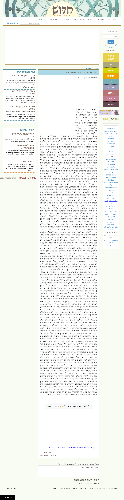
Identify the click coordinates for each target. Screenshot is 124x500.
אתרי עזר (108, 488)
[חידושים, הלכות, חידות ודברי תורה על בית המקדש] (109, 112)
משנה (111, 87)
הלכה (111, 70)
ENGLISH (11, 23)
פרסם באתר (88, 488)
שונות (111, 104)
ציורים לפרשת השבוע (111, 131)
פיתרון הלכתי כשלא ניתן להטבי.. (23, 92)
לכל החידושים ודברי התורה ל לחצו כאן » (68, 406)
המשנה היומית (110, 141)
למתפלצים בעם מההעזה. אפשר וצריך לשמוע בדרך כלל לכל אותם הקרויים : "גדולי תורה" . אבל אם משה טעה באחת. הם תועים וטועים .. (19, 139)
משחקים (54, 19)
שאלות (90, 19)
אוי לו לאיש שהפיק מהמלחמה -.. (25, 146)
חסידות (111, 76)
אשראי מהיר (111, 198)
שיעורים (78, 19)
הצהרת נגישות (78, 488)
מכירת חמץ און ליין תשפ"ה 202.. (22, 76)
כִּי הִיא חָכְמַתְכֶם (26, 161)
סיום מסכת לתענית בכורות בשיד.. (22, 107)
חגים (110, 64)
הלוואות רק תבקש (111, 214)
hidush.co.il (11, 488)
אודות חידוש (99, 488)
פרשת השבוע (111, 57)
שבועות (41, 19)
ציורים (66, 19)
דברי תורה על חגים (26, 72)
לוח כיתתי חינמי (111, 154)
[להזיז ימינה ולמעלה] (3, 496)
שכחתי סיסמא (111, 50)
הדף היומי (111, 139)
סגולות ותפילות (110, 128)
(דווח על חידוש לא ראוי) (48, 455)
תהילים (111, 151)
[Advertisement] (52, 47)
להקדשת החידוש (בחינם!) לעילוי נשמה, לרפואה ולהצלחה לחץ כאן (72, 447)
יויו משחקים (110, 224)
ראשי (115, 19)
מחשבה (111, 98)
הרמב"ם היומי (111, 144)
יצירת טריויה (111, 222)
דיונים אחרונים (27, 130)
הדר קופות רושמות (111, 188)
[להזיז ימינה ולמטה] (3, 498)
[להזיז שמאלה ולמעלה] (2, 496)
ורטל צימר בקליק (111, 211)
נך (111, 81)
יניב (86, 78)
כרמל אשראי (111, 195)
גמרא (111, 93)
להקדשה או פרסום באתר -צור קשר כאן (111, 242)
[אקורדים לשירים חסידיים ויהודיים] (111, 118)
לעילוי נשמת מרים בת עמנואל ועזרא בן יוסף (110, 234)
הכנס (111, 42)
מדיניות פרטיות (65, 488)
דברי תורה (103, 19)
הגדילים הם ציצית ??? (23, 134)
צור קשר (55, 488)
